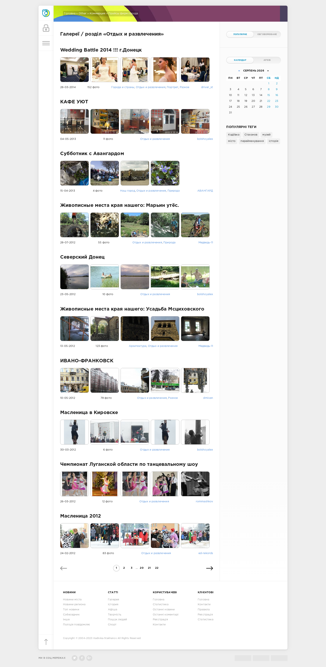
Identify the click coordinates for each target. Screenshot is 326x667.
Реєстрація (160, 619)
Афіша (112, 609)
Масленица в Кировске (89, 413)
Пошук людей (117, 619)
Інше (66, 619)
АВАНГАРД (205, 191)
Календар (240, 60)
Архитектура (138, 346)
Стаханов (250, 135)
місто (231, 141)
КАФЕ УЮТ (74, 102)
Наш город (127, 191)
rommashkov (204, 501)
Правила (204, 609)
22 (156, 568)
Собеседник (71, 615)
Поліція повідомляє (76, 625)
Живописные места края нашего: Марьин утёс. (119, 205)
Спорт (112, 625)
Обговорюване (267, 34)
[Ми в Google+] (89, 658)
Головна (69, 13)
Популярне (240, 34)
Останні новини (164, 609)
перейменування (252, 141)
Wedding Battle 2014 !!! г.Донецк (101, 50)
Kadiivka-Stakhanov (105, 638)
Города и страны (123, 87)
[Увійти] (46, 28)
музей (266, 135)
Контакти (159, 625)
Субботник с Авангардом (92, 154)
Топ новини (71, 609)
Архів (267, 60)
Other (83, 13)
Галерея (113, 599)
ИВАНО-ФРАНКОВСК (87, 361)
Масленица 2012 (80, 516)
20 (141, 568)
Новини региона (74, 604)
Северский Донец (82, 257)
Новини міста (72, 599)
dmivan (208, 398)
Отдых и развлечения (150, 87)
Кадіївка (233, 135)
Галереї (69, 34)
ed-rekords (205, 553)
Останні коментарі (165, 615)
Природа (174, 191)
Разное (184, 87)
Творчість (114, 615)
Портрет (172, 87)
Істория (113, 604)
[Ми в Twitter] (75, 658)
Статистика (160, 604)
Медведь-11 (205, 242)
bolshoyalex (205, 139)
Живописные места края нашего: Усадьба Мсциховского (132, 309)
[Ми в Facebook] (82, 658)
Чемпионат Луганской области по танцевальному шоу (129, 464)
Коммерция (97, 13)
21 (149, 568)
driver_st (207, 87)
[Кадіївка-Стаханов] (46, 13)
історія (273, 141)
